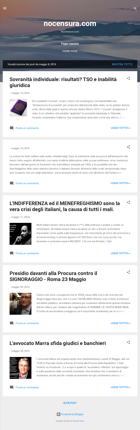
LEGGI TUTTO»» (120, 127)
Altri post (70, 403)
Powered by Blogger (72, 414)
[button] (128, 79)
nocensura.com (70, 23)
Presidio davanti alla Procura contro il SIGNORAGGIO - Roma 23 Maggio (53, 276)
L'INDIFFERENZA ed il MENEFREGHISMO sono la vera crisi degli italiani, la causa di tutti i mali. (65, 206)
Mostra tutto (122, 64)
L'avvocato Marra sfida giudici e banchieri (58, 343)
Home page (70, 51)
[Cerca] (135, 9)
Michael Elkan (78, 421)
